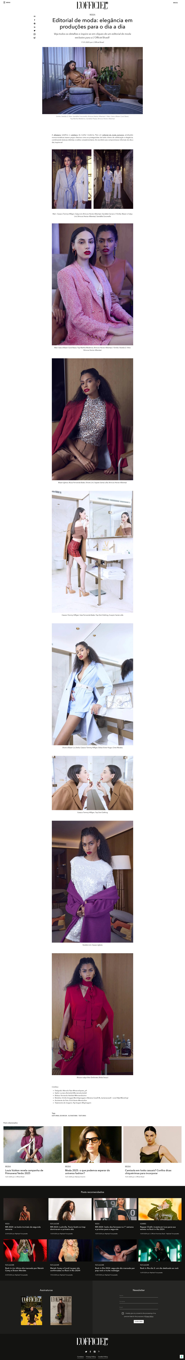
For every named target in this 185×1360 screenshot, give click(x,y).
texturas (82, 1116)
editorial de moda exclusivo (113, 135)
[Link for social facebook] (90, 1352)
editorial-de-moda (59, 1116)
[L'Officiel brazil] (92, 5)
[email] (34, 16)
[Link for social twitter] (86, 1352)
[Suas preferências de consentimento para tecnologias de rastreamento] (181, 1356)
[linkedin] (34, 27)
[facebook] (34, 20)
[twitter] (34, 31)
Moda (92, 14)
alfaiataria (57, 135)
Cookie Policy (103, 1357)
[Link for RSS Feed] (99, 1352)
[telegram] (34, 38)
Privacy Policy (149, 1316)
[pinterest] (34, 24)
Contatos (80, 1357)
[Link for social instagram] (95, 1352)
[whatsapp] (34, 34)
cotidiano (74, 135)
